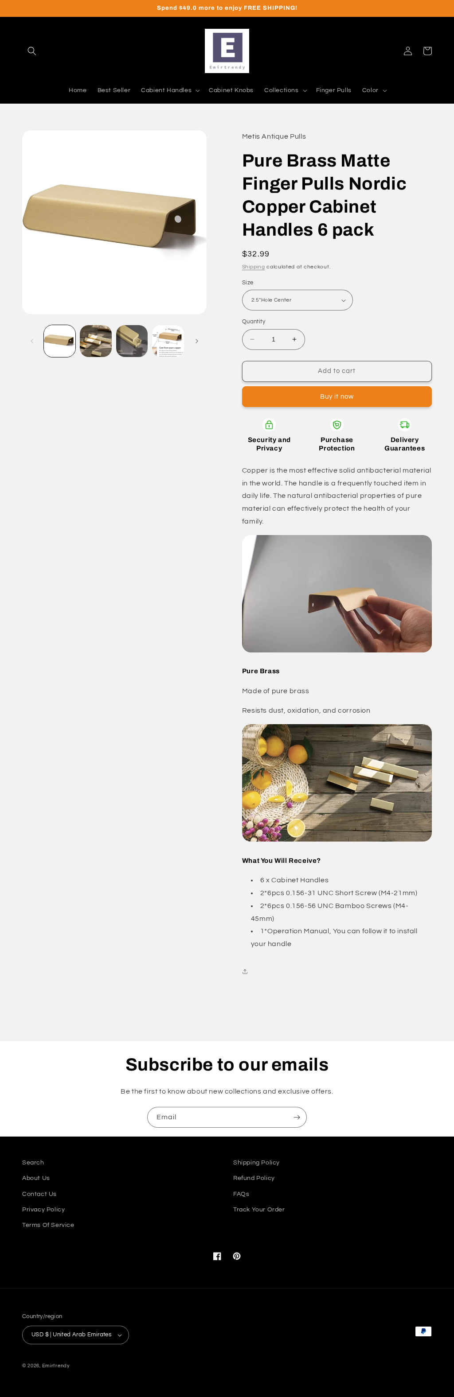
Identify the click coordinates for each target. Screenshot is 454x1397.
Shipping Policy (256, 1163)
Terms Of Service (48, 1225)
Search (33, 1163)
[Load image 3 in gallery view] (132, 341)
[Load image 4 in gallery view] (168, 341)
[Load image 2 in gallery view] (95, 341)
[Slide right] (197, 341)
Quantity (253, 321)
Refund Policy (254, 1178)
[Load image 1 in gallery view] (59, 341)
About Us (36, 1178)
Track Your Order (259, 1210)
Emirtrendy (56, 1365)
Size (248, 282)
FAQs (241, 1194)
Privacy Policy (43, 1210)
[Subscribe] (296, 1117)
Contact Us (39, 1194)
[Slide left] (32, 341)
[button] (32, 51)
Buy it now (337, 396)
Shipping (253, 267)
